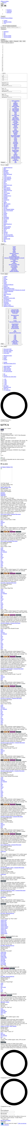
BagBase (15, 104)
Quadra (15, 144)
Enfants (15, 318)
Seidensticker (15, 151)
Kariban (15, 123)
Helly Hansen (15, 117)
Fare (16, 113)
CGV (5, 23)
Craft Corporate (15, 108)
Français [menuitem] (7, 18)
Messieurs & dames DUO (15, 321)
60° (15, 330)
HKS (24, 41)
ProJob (15, 141)
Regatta (15, 145)
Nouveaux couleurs (15, 310)
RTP (16, 149)
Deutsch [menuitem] (3, 18)
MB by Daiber (15, 131)
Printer (15, 140)
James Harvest (15, 118)
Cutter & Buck (15, 110)
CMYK (11, 41)
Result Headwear (15, 147)
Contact (5, 20)
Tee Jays (15, 155)
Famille (15, 320)
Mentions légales (7, 21)
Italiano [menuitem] (11, 18)
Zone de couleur (4, 41)
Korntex (15, 126)
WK (15, 161)
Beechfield (15, 105)
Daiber (15, 112)
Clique (15, 107)
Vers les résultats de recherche (9, 25)
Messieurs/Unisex (15, 315)
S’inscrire (3, 1121)
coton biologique (15, 323)
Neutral (15, 134)
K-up (15, 128)
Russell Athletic (15, 150)
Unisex (15, 316)
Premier (15, 138)
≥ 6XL (15, 339)
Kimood (15, 125)
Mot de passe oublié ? (6, 1120)
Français (3, 16)
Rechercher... (4, 27)
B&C (15, 101)
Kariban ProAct (15, 124)
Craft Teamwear (15, 109)
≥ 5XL (15, 338)
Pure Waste (15, 143)
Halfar (15, 116)
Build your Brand (15, 106)
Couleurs (3, 42)
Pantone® (16, 41)
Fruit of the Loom (15, 115)
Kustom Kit (15, 127)
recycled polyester (15, 328)
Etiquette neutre (15, 341)
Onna (15, 137)
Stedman (15, 154)
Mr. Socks (15, 132)
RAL (21, 41)
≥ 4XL (15, 337)
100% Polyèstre (15, 327)
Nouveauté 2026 (15, 309)
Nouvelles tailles (15, 312)
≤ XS (15, 334)
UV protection (15, 343)
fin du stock (15, 313)
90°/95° (15, 331)
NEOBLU (15, 133)
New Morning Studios (15, 135)
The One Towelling (15, 156)
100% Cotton (15, 325)
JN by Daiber (15, 122)
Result (15, 146)
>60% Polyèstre (15, 326)
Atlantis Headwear (15, 100)
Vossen (15, 159)
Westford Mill (15, 160)
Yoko (15, 162)
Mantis (15, 129)
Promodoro (15, 142)
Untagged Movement (15, 157)
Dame (15, 317)
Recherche (4, 85)
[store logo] (4, 2)
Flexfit (15, 114)
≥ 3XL (15, 336)
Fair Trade (15, 340)
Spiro (15, 153)
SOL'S (15, 152)
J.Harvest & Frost (15, 119)
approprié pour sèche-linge (15, 332)
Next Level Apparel (15, 136)
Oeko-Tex (15, 342)
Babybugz (15, 103)
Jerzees (15, 121)
